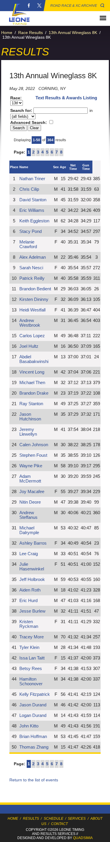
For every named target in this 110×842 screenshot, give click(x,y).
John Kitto (28, 726)
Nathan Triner (32, 178)
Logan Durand (32, 715)
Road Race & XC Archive (73, 6)
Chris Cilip (29, 189)
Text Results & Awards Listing (66, 98)
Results (31, 819)
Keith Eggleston (34, 221)
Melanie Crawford (28, 244)
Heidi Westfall (32, 310)
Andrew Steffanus (28, 515)
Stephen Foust (33, 455)
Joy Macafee (31, 491)
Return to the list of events (33, 780)
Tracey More (31, 637)
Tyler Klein (29, 647)
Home (6, 32)
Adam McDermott (30, 478)
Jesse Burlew (32, 611)
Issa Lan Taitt (32, 658)
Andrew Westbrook (29, 323)
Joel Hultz (28, 346)
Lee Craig (28, 553)
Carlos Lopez (32, 335)
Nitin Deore (30, 502)
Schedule (53, 819)
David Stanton (32, 199)
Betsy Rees (30, 668)
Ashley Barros (33, 543)
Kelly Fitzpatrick (34, 694)
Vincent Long (31, 372)
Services (77, 819)
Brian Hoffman (33, 736)
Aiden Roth (29, 590)
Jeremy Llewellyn (28, 432)
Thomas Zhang (33, 747)
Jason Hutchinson (30, 416)
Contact (59, 824)
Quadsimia (83, 838)
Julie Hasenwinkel (31, 566)
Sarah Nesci (31, 267)
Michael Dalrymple (29, 530)
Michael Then (32, 382)
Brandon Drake (33, 393)
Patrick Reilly (32, 278)
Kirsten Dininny (33, 299)
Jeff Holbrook (32, 579)
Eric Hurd (28, 600)
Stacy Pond (30, 231)
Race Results (30, 32)
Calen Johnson (33, 444)
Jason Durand (32, 705)
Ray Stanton (31, 403)
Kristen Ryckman (28, 624)
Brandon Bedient (35, 289)
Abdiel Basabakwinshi (33, 359)
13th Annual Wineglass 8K (73, 32)
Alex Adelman (32, 257)
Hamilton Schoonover (31, 681)
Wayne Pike (30, 465)
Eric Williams (31, 210)
